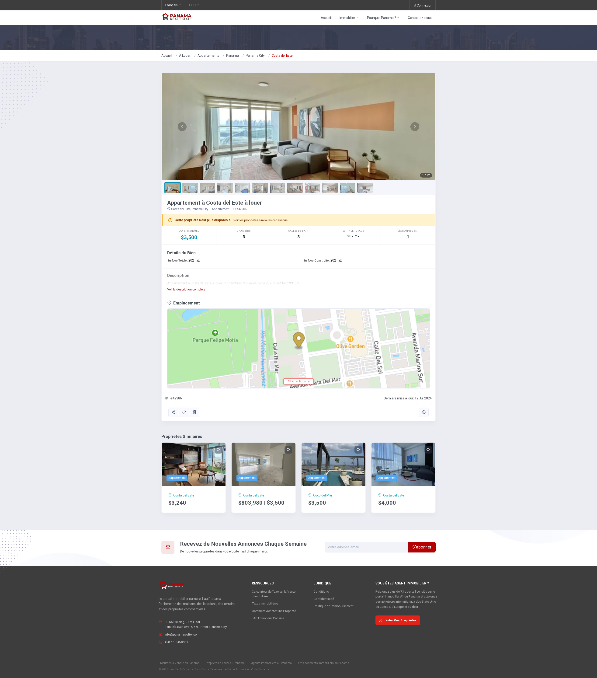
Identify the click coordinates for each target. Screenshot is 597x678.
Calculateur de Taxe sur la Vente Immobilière (273, 594)
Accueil (326, 18)
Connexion (424, 5)
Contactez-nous (420, 18)
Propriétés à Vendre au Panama (179, 663)
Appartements (208, 55)
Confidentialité (324, 599)
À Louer (185, 55)
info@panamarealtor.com (182, 634)
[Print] (194, 412)
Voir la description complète (186, 289)
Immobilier (348, 18)
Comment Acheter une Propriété (274, 611)
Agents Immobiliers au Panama (271, 663)
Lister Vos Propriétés (401, 620)
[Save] (184, 412)
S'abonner (422, 547)
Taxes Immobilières (265, 603)
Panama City (255, 55)
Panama (232, 55)
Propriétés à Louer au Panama (225, 663)
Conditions (321, 591)
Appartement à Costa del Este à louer (214, 202)
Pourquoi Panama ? (382, 18)
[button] (182, 126)
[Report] (424, 412)
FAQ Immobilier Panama (268, 618)
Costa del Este (282, 55)
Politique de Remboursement (334, 606)
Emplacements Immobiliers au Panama (323, 663)
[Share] (173, 412)
